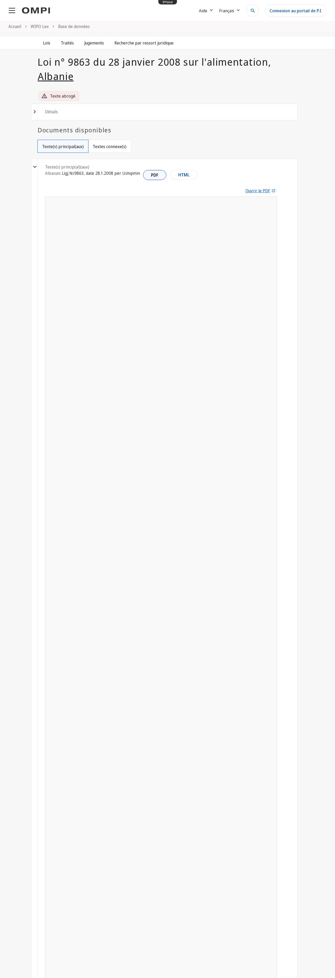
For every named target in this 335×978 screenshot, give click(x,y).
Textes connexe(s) (109, 146)
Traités (67, 43)
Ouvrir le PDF (257, 191)
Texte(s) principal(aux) (63, 146)
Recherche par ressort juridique (144, 43)
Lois (46, 43)
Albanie (56, 76)
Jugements (94, 43)
